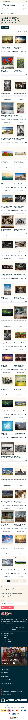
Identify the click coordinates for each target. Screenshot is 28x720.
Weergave (22, 28)
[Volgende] (24, 581)
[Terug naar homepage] (9, 5)
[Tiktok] (14, 683)
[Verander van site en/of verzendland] (26, 1)
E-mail (14, 629)
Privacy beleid (21, 707)
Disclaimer (19, 705)
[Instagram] (6, 683)
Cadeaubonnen (7, 643)
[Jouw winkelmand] (25, 5)
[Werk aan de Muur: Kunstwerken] (26, 669)
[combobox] (10, 9)
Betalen (5, 637)
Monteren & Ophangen (8, 641)
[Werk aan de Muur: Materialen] (26, 672)
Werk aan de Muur (7, 679)
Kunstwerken (5, 669)
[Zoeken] (25, 9)
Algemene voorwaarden (11, 705)
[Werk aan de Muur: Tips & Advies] (26, 676)
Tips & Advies (5, 676)
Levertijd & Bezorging (8, 639)
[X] (12, 683)
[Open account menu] (23, 5)
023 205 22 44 (21, 627)
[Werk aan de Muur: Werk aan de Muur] (26, 679)
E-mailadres (4, 600)
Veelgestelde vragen (8, 633)
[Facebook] (10, 683)
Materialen (4, 672)
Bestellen (5, 635)
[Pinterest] (8, 683)
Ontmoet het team (7, 663)
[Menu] (2, 5)
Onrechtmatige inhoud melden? (10, 707)
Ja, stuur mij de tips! (7, 607)
